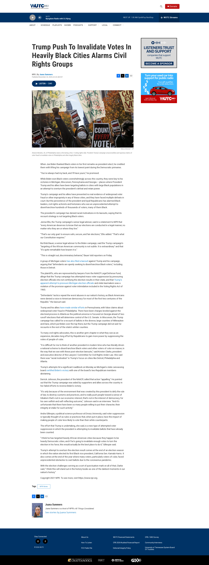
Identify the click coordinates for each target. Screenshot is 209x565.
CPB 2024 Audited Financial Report (126, 543)
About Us (84, 537)
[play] (32, 17)
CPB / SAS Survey (152, 537)
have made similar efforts (72, 307)
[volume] (40, 17)
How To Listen (86, 543)
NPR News (44, 486)
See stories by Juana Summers (60, 512)
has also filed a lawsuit (77, 261)
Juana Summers (46, 74)
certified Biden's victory (57, 370)
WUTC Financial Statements (123, 537)
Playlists (57, 25)
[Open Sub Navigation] (37, 25)
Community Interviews (153, 543)
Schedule (45, 25)
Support (92, 25)
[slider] (43, 17)
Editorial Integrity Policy (122, 548)
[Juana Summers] (37, 510)
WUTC (42, 547)
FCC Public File (86, 548)
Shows (67, 25)
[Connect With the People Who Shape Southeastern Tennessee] (159, 53)
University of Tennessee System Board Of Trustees (160, 548)
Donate (173, 6)
